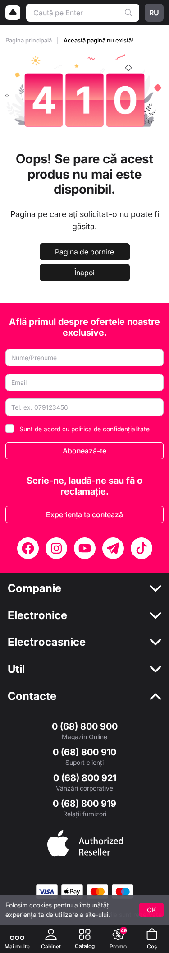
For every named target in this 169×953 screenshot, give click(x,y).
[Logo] (13, 12)
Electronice (37, 615)
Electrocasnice (47, 642)
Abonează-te (84, 450)
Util (16, 669)
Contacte (32, 696)
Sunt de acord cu (84, 429)
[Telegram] (113, 548)
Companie (34, 588)
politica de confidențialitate (110, 429)
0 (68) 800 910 (84, 752)
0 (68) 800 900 (85, 726)
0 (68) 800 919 (84, 803)
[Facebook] (28, 548)
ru (154, 12)
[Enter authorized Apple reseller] (85, 842)
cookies (40, 905)
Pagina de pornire (84, 251)
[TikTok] (141, 548)
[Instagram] (56, 548)
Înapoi (84, 272)
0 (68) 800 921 (84, 778)
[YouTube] (85, 548)
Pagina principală (29, 40)
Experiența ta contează (84, 514)
